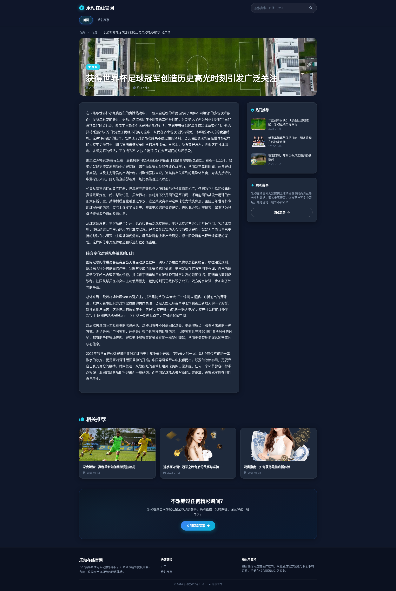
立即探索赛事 (196, 526)
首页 (86, 20)
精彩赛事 (103, 20)
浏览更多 (279, 212)
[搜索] (311, 8)
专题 (94, 32)
